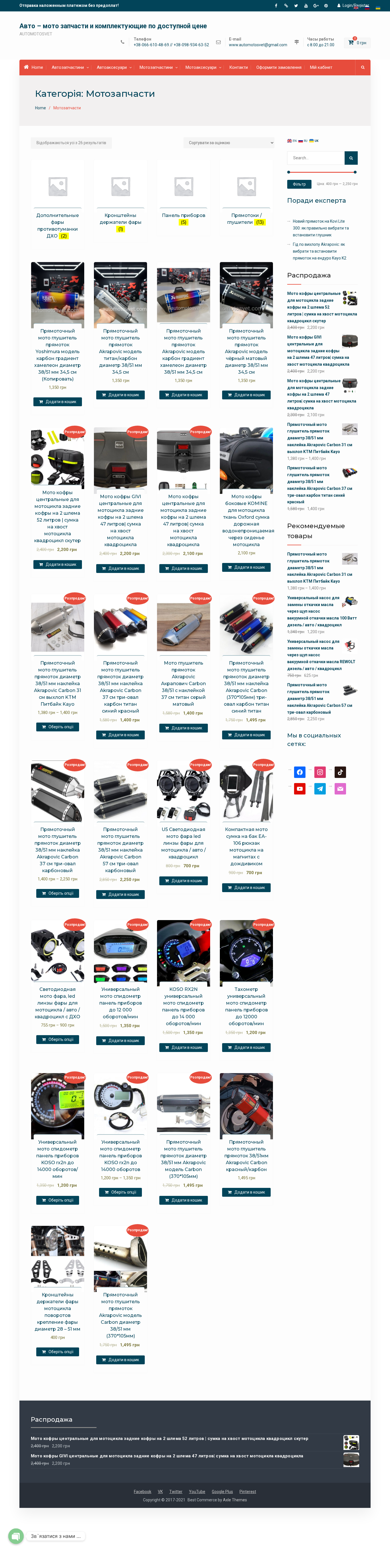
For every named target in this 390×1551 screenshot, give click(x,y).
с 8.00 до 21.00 (320, 45)
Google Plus (222, 1491)
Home (37, 67)
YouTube (197, 1491)
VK (160, 1491)
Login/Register (356, 5)
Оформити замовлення (278, 67)
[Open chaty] (16, 1536)
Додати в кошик (61, 401)
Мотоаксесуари (201, 67)
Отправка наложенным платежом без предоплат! (69, 5)
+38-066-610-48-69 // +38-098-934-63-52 (171, 45)
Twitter (175, 1491)
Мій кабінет (321, 67)
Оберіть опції (61, 727)
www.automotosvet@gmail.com (258, 45)
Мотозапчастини (156, 67)
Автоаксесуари (112, 67)
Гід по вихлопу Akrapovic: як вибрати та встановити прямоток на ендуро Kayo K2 (319, 251)
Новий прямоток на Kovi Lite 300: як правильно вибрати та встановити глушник (321, 228)
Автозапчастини (68, 67)
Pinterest (248, 1491)
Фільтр (299, 184)
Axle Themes (235, 1500)
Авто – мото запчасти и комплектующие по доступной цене (113, 26)
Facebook (142, 1491)
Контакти (238, 67)
